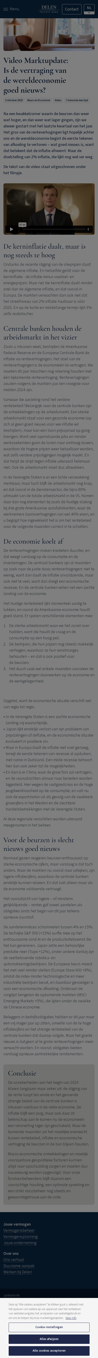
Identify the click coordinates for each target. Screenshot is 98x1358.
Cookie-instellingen (49, 1327)
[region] (49, 1328)
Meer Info (71, 1318)
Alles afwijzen (49, 1339)
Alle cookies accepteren (49, 1351)
